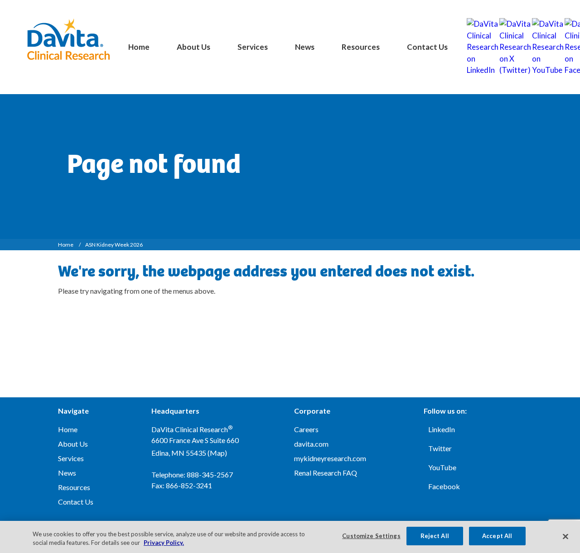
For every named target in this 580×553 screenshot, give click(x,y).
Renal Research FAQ (325, 472)
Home (139, 47)
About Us (193, 47)
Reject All (434, 535)
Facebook (444, 486)
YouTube (442, 467)
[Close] (565, 536)
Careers (306, 429)
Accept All (497, 535)
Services (252, 47)
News (304, 47)
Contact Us (427, 47)
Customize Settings (371, 535)
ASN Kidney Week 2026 (114, 244)
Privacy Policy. (164, 543)
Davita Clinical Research (68, 39)
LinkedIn (441, 429)
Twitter (440, 448)
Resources (361, 47)
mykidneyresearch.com (330, 458)
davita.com (311, 443)
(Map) (217, 452)
